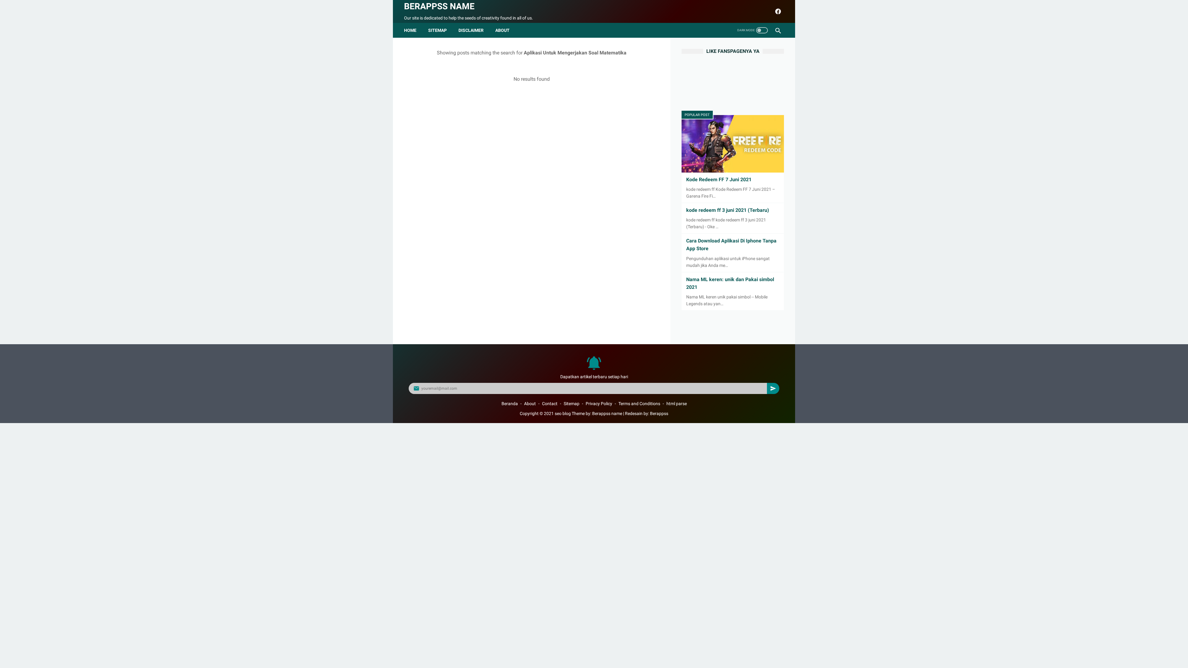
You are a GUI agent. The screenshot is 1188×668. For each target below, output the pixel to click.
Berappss (659, 413)
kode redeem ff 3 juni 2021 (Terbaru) (727, 210)
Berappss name (439, 6)
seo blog (563, 413)
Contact (549, 403)
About (530, 403)
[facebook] (777, 11)
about (502, 30)
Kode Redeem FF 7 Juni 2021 (718, 179)
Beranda (509, 403)
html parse (676, 403)
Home (410, 30)
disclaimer (471, 30)
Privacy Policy (599, 403)
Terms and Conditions (639, 403)
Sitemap (437, 30)
